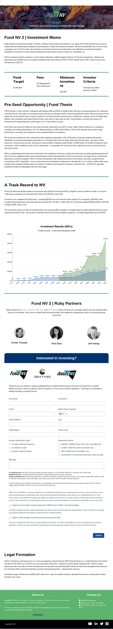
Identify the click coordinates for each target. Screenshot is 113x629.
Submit (99, 535)
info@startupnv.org (88, 600)
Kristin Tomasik (27, 310)
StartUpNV (24, 600)
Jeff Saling (52, 310)
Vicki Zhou (39, 310)
